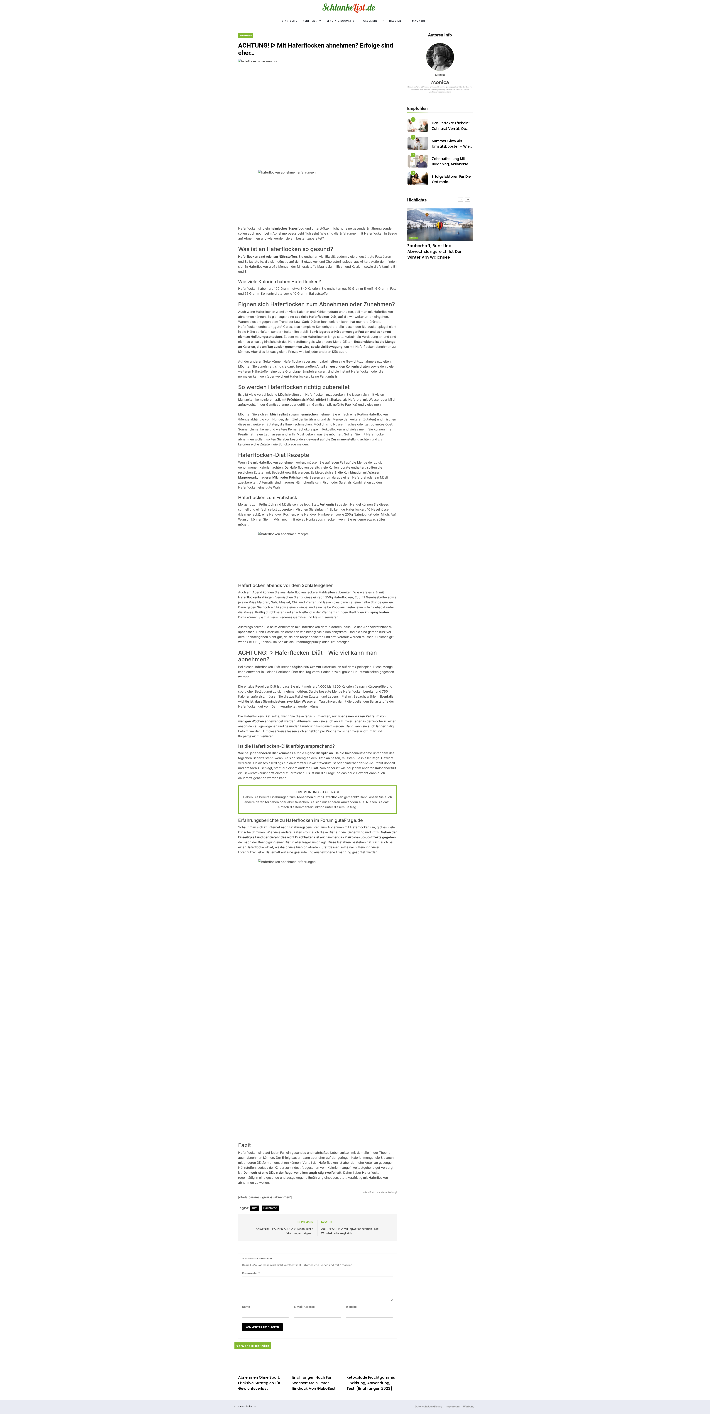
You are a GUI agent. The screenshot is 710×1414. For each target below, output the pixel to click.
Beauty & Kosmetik (340, 21)
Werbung (468, 1406)
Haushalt (396, 21)
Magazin (418, 21)
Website (351, 1307)
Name (246, 1307)
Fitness (413, 238)
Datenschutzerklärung (428, 1406)
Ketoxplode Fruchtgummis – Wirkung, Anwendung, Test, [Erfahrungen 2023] (370, 1383)
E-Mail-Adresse (304, 1307)
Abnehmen (310, 21)
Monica (440, 82)
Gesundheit (371, 21)
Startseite (289, 21)
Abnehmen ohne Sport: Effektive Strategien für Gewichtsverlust (259, 1383)
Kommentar (251, 1273)
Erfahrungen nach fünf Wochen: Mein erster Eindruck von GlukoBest (314, 1383)
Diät (254, 1208)
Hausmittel (270, 1208)
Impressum (452, 1406)
